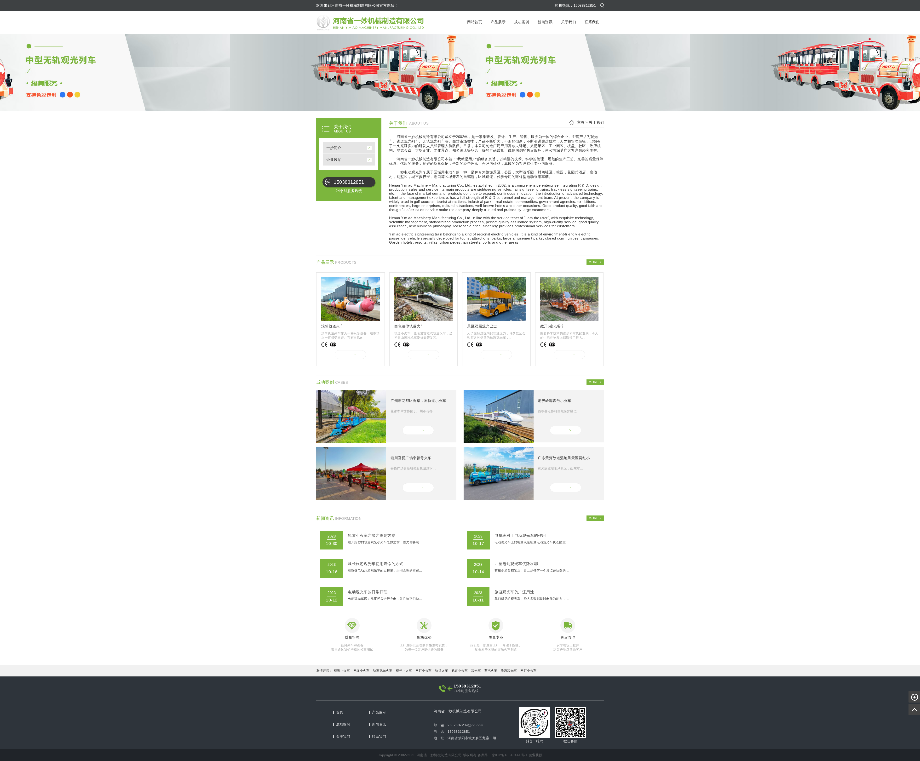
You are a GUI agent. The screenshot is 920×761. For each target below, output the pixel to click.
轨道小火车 (460, 670)
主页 (581, 122)
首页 (339, 712)
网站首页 (474, 22)
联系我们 (592, 22)
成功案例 (521, 22)
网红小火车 (361, 670)
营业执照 (536, 755)
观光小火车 (342, 670)
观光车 (476, 670)
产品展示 (498, 22)
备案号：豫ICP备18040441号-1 (503, 755)
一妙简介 (333, 148)
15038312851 (349, 182)
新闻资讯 (545, 22)
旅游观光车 (509, 670)
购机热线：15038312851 (575, 5)
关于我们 (568, 22)
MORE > (595, 262)
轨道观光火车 (382, 670)
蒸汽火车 (490, 670)
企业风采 (333, 160)
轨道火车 (441, 670)
